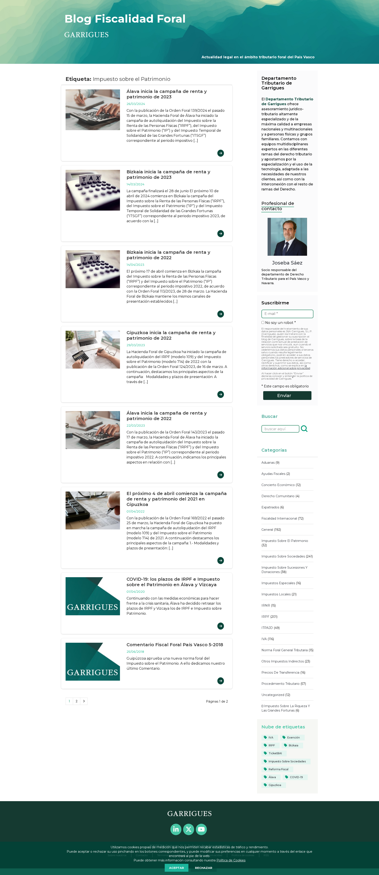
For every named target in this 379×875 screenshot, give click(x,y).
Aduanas (268, 463)
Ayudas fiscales (273, 474)
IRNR (265, 605)
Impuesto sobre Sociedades (283, 556)
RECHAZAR (203, 868)
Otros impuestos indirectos (282, 661)
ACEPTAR (176, 868)
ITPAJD (267, 628)
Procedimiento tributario (280, 684)
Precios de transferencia (280, 672)
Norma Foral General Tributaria (284, 650)
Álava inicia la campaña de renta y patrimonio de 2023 (167, 94)
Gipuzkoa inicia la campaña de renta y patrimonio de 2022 (171, 335)
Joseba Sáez (287, 263)
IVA (264, 639)
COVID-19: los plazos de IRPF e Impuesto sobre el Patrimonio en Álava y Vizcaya (173, 582)
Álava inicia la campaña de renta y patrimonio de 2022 (167, 415)
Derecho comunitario (278, 496)
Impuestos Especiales (278, 583)
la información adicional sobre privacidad (285, 367)
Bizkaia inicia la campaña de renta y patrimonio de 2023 (168, 174)
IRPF (265, 617)
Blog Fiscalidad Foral (125, 18)
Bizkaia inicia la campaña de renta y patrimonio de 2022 (168, 255)
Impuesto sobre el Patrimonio (284, 541)
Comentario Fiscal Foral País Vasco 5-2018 (175, 644)
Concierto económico (278, 485)
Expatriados (270, 507)
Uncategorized (272, 695)
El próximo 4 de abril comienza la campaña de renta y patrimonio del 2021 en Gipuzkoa (177, 499)
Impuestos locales (276, 594)
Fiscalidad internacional (279, 518)
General (267, 530)
